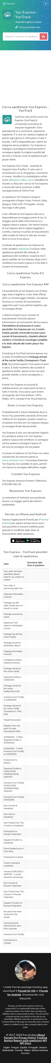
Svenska (19, 1050)
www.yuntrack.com (29, 27)
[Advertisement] (25, 75)
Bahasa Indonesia (40, 1050)
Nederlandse (8, 1050)
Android (6, 523)
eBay (23, 179)
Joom (30, 179)
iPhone (42, 519)
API (44, 1040)
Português (33, 1047)
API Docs (25, 1043)
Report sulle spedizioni (27, 1040)
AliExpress (14, 179)
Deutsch (43, 1047)
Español (23, 1047)
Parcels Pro (11, 1037)
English (7, 1047)
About (41, 1034)
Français (15, 1047)
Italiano (27, 1050)
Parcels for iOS (26, 990)
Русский (25, 1053)
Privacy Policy (27, 1037)
